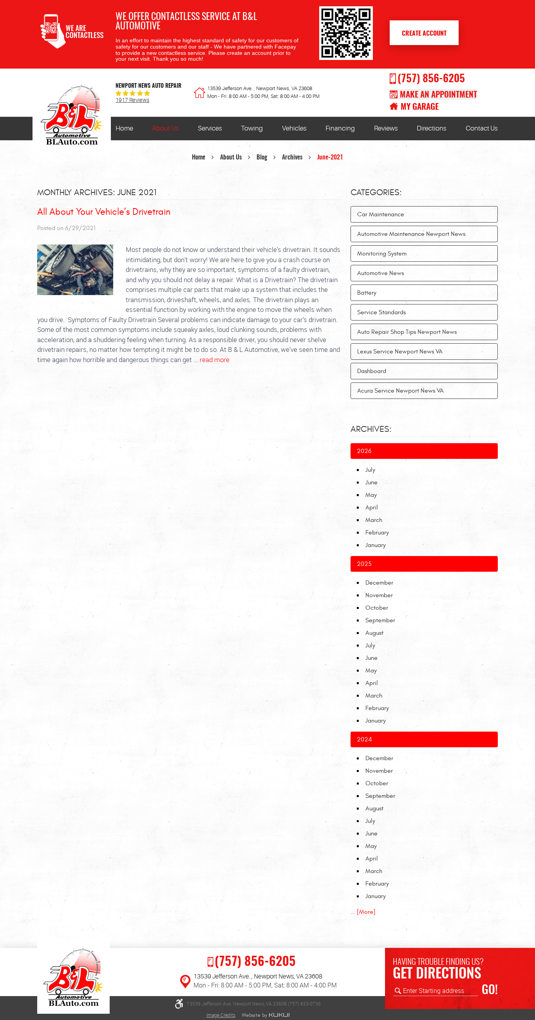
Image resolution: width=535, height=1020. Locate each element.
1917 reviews (132, 100)
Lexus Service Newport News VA (400, 351)
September (380, 620)
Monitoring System (382, 253)
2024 (364, 739)
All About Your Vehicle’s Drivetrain (103, 212)
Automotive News (380, 273)
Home (124, 128)
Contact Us (482, 128)
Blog (262, 157)
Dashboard (371, 371)
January (375, 545)
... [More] (363, 911)
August (374, 632)
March (373, 520)
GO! (490, 990)
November (379, 595)
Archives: (371, 429)
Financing (340, 128)
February (377, 532)
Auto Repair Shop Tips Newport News (407, 331)
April (371, 507)
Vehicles (294, 128)
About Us (165, 128)
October (376, 607)
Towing (252, 128)
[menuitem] (124, 128)
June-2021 (330, 157)
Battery (366, 292)
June (371, 482)
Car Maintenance (380, 214)
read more (215, 359)
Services (210, 128)
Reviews (386, 128)
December (379, 582)
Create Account (424, 34)
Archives (292, 157)
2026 (364, 451)
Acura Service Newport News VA (400, 390)
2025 (364, 563)
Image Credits (220, 1015)
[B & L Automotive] (72, 116)
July (370, 469)
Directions (431, 128)
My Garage (420, 107)
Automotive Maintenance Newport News (411, 233)
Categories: (376, 192)
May (371, 494)
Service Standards (381, 312)
